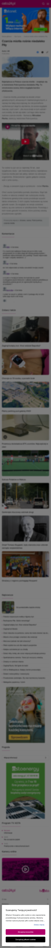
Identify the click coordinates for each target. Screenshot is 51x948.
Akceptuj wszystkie (25, 932)
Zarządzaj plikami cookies (25, 939)
